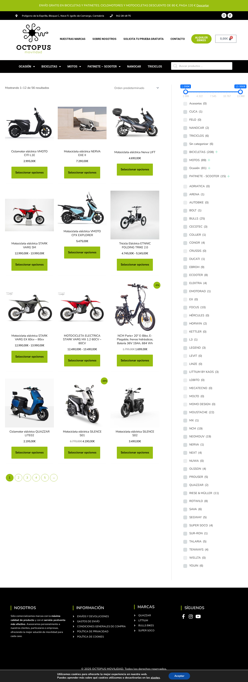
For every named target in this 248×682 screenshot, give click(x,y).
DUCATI (197, 259)
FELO (195, 120)
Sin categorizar (201, 144)
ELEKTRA (198, 283)
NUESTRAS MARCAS (72, 38)
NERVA (196, 444)
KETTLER (198, 332)
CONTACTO (177, 38)
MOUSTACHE (201, 412)
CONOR (197, 243)
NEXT (195, 453)
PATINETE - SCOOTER (207, 176)
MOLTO (196, 396)
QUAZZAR (198, 485)
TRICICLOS (155, 66)
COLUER (197, 235)
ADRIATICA (199, 186)
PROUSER (198, 477)
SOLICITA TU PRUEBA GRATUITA (143, 38)
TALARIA (198, 541)
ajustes (155, 677)
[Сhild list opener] (216, 152)
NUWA (196, 461)
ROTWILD (198, 501)
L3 (193, 339)
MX (194, 420)
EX (193, 299)
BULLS (197, 218)
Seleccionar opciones (29, 172)
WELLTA (197, 558)
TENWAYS (198, 549)
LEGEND (197, 348)
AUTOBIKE (199, 202)
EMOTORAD (200, 291)
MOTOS (72, 66)
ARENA (196, 194)
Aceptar (179, 676)
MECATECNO (200, 388)
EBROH (196, 267)
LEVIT (195, 356)
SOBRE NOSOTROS (104, 38)
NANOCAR (134, 66)
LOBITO (197, 380)
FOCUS (197, 307)
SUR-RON (198, 533)
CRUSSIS (197, 251)
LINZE (195, 364)
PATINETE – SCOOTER (102, 66)
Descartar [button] (202, 5)
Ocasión (198, 168)
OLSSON (197, 469)
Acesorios (198, 103)
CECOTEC (198, 227)
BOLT (195, 210)
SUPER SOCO (201, 525)
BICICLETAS (49, 66)
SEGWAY (198, 517)
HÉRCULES (199, 315)
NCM (196, 428)
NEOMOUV (200, 436)
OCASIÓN (25, 66)
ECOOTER (198, 275)
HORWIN (198, 323)
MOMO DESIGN (202, 404)
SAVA (195, 509)
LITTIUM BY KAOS (204, 372)
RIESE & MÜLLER (204, 493)
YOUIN (196, 566)
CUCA (195, 112)
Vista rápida (29, 144)
